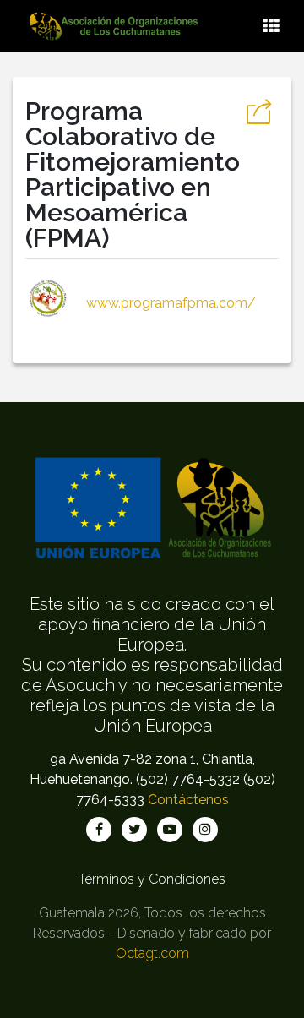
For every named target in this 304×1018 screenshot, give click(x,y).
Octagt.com (152, 953)
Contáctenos (188, 800)
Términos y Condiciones (152, 879)
